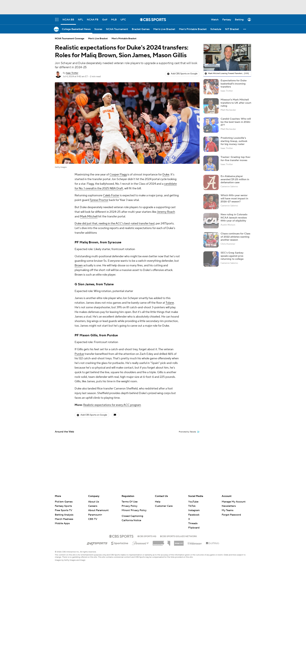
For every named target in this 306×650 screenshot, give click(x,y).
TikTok (192, 506)
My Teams (227, 510)
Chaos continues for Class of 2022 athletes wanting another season (235, 236)
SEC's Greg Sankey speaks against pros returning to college (232, 255)
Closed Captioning (132, 516)
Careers (92, 506)
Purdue (112, 335)
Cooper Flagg (118, 174)
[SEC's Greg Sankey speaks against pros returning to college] (211, 259)
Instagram (194, 510)
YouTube (193, 501)
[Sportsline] (119, 542)
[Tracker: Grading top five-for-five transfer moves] (211, 163)
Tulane (109, 284)
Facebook (193, 514)
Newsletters (229, 506)
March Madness (64, 519)
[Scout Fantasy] (194, 543)
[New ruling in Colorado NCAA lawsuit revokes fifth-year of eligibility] (211, 220)
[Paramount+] (140, 542)
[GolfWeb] (212, 543)
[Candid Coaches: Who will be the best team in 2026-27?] (211, 125)
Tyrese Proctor (99, 200)
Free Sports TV (63, 510)
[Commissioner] (161, 542)
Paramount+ (95, 514)
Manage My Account (233, 501)
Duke (165, 174)
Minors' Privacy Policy (134, 510)
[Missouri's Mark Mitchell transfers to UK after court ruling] (211, 106)
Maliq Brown (89, 242)
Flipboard (194, 527)
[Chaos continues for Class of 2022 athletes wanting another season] (211, 239)
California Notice (131, 520)
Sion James (86, 284)
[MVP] (179, 542)
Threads (192, 523)
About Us (93, 501)
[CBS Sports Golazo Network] (178, 536)
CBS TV (92, 519)
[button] (245, 29)
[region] (227, 57)
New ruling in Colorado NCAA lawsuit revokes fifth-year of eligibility (234, 217)
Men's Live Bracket (98, 38)
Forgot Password (231, 514)
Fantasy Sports (63, 506)
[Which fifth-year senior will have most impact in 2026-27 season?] (211, 201)
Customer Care (164, 506)
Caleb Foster (111, 195)
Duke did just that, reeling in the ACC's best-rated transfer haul (114, 223)
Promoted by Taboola (187, 432)
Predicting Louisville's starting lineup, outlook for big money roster (234, 141)
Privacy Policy (129, 506)
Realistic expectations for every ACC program (112, 405)
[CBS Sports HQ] (146, 536)
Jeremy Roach (166, 212)
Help (157, 501)
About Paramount (98, 510)
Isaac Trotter (72, 73)
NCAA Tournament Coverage (69, 38)
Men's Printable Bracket (124, 38)
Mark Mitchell (89, 216)
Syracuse (114, 242)
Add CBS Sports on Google (184, 73)
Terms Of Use (130, 501)
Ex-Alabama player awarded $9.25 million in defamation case (235, 179)
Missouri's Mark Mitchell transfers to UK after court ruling (236, 102)
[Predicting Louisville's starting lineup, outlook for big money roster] (211, 144)
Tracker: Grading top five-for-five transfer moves (236, 158)
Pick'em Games (64, 501)
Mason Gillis (89, 335)
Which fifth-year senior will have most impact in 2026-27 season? (234, 198)
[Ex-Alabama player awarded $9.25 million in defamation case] (211, 182)
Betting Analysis (64, 514)
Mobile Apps (62, 523)
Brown (79, 265)
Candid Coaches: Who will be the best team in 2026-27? (236, 121)
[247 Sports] (97, 542)
